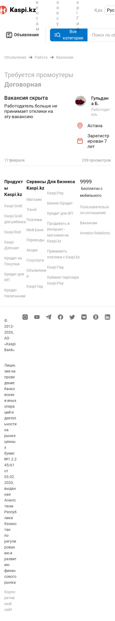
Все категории (73, 35)
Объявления (26, 34)
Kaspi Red (12, 232)
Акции (31, 250)
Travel (31, 209)
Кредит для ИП (60, 213)
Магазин (34, 199)
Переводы (35, 240)
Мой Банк (35, 230)
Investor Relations (95, 233)
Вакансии (88, 223)
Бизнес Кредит (60, 203)
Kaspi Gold (13, 206)
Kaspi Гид (34, 286)
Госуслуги (35, 260)
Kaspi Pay (55, 193)
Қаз (98, 10)
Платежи (34, 220)
